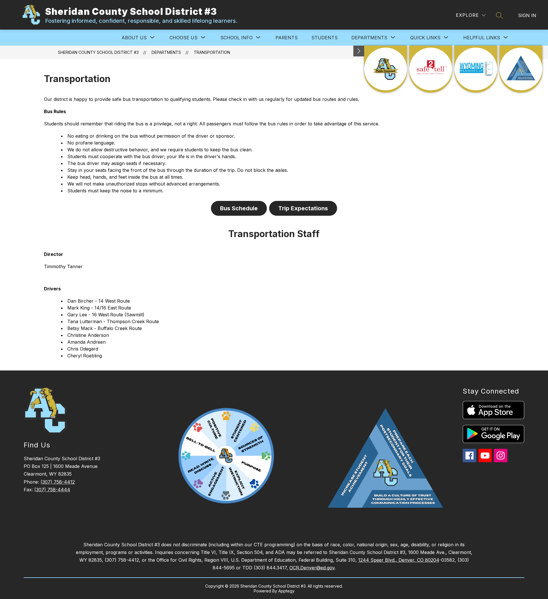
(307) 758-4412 (58, 482)
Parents (286, 37)
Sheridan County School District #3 (98, 52)
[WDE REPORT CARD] (475, 69)
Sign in (527, 15)
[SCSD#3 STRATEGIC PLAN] (520, 69)
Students (324, 37)
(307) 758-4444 (52, 489)
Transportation (212, 52)
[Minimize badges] (358, 51)
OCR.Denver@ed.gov (312, 568)
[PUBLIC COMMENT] (385, 69)
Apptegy (286, 590)
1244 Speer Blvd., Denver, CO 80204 (398, 560)
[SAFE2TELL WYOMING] (430, 69)
